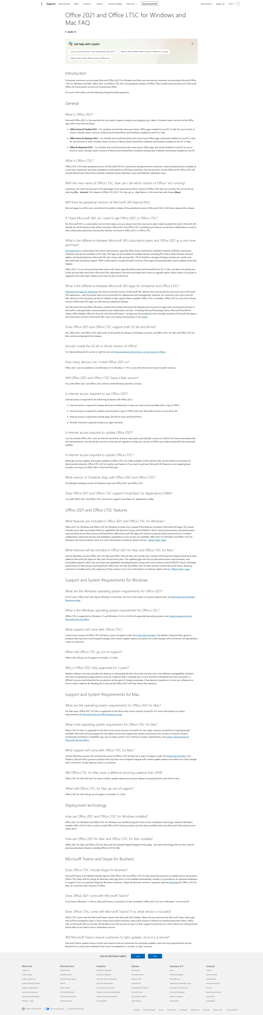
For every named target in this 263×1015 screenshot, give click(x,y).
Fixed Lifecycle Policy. (177, 755)
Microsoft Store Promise (68, 996)
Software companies (176, 996)
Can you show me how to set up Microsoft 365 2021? (93, 51)
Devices (100, 4)
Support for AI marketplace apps (180, 983)
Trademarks (183, 1010)
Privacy (161, 1010)
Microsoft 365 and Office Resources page (102, 714)
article (145, 316)
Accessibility (210, 996)
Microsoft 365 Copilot (139, 996)
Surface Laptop (27, 975)
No (155, 956)
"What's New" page (157, 540)
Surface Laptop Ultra (29, 979)
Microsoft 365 (64, 4)
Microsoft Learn (175, 979)
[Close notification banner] (192, 43)
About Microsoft (211, 975)
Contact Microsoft (149, 1010)
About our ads (217, 1010)
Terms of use (171, 1010)
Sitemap (136, 1010)
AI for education (102, 1001)
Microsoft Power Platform (140, 988)
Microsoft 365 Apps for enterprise (81, 291)
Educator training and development (108, 992)
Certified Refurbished (67, 992)
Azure (172, 970)
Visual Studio (174, 1001)
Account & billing (115, 4)
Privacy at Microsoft (212, 983)
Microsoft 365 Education (105, 983)
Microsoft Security (138, 975)
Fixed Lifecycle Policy (146, 635)
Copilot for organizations (30, 988)
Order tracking (65, 988)
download (174, 882)
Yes (138, 956)
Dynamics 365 (136, 979)
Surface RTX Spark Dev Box (31, 983)
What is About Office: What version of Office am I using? (144, 51)
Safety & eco (195, 1010)
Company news (211, 979)
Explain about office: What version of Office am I (90, 58)
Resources (131, 4)
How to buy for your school (105, 988)
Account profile (65, 970)
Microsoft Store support (68, 979)
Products (86, 4)
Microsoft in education (104, 970)
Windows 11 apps (28, 1001)
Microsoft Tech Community (179, 988)
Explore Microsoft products (31, 996)
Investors (209, 988)
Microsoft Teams (137, 992)
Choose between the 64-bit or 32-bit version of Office (140, 351)
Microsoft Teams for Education (107, 979)
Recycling (206, 1010)
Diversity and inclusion (213, 992)
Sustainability (210, 1001)
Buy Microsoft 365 (150, 4)
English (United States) (33, 1009)
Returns (62, 983)
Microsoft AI (136, 970)
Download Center (66, 975)
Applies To (71, 31)
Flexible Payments (66, 1001)
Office (76, 4)
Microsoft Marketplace (177, 992)
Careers (208, 970)
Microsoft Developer (176, 975)
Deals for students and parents (107, 996)
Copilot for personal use (30, 992)
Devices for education (104, 975)
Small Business (136, 1001)
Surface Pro (25, 970)
